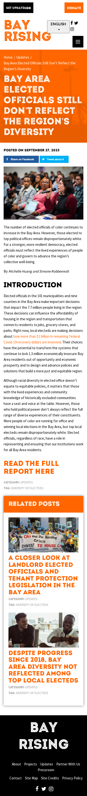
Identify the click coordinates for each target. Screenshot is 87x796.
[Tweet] (54, 159)
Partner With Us (68, 764)
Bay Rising (27, 32)
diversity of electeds (27, 488)
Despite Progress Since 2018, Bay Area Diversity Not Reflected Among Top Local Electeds (43, 667)
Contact (15, 778)
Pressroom (46, 770)
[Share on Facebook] (21, 159)
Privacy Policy (72, 778)
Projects (30, 764)
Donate (74, 8)
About (16, 764)
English (58, 24)
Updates (22, 57)
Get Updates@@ (18, 8)
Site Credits (50, 778)
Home (8, 57)
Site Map (31, 778)
